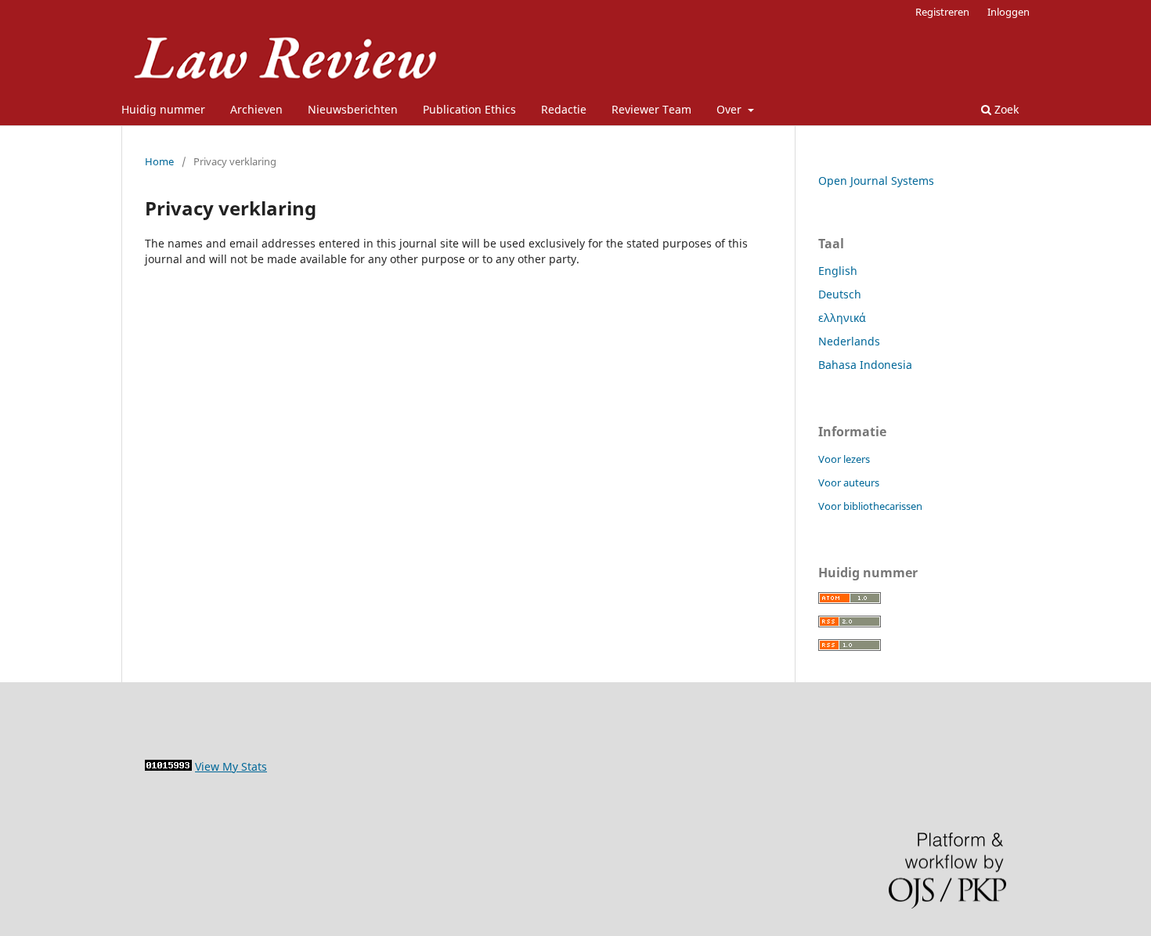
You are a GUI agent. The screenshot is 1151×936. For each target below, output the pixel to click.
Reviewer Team (651, 109)
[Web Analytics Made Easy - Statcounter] (168, 766)
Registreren (942, 12)
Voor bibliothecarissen (870, 506)
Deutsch (839, 294)
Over (730, 109)
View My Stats (231, 766)
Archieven (256, 109)
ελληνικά (842, 317)
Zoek (1005, 109)
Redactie (563, 109)
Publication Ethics (469, 109)
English (837, 270)
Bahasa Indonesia (865, 364)
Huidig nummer (163, 109)
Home (159, 161)
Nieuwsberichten (353, 109)
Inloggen (1008, 12)
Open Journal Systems (876, 180)
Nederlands (849, 341)
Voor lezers (844, 459)
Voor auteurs (848, 482)
